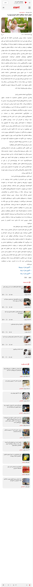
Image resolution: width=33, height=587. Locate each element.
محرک (25, 277)
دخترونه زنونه (22, 12)
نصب (5, 2)
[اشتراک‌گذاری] (26, 585)
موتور (30, 277)
